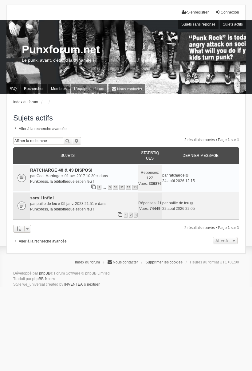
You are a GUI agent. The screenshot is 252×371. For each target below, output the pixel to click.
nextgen (93, 284)
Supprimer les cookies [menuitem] (164, 262)
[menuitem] (126, 89)
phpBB (44, 273)
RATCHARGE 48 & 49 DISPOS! (61, 170)
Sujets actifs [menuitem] (233, 24)
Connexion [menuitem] (230, 12)
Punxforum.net (61, 49)
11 (122, 187)
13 (134, 187)
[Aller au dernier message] (188, 175)
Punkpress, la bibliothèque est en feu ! (62, 181)
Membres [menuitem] (59, 89)
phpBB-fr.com (43, 279)
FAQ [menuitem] (13, 89)
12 (128, 187)
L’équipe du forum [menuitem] (89, 89)
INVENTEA (73, 284)
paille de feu (47, 204)
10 (115, 187)
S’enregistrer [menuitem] (198, 12)
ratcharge (177, 175)
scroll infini (42, 197)
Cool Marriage (49, 176)
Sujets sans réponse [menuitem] (198, 24)
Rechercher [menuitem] (34, 89)
